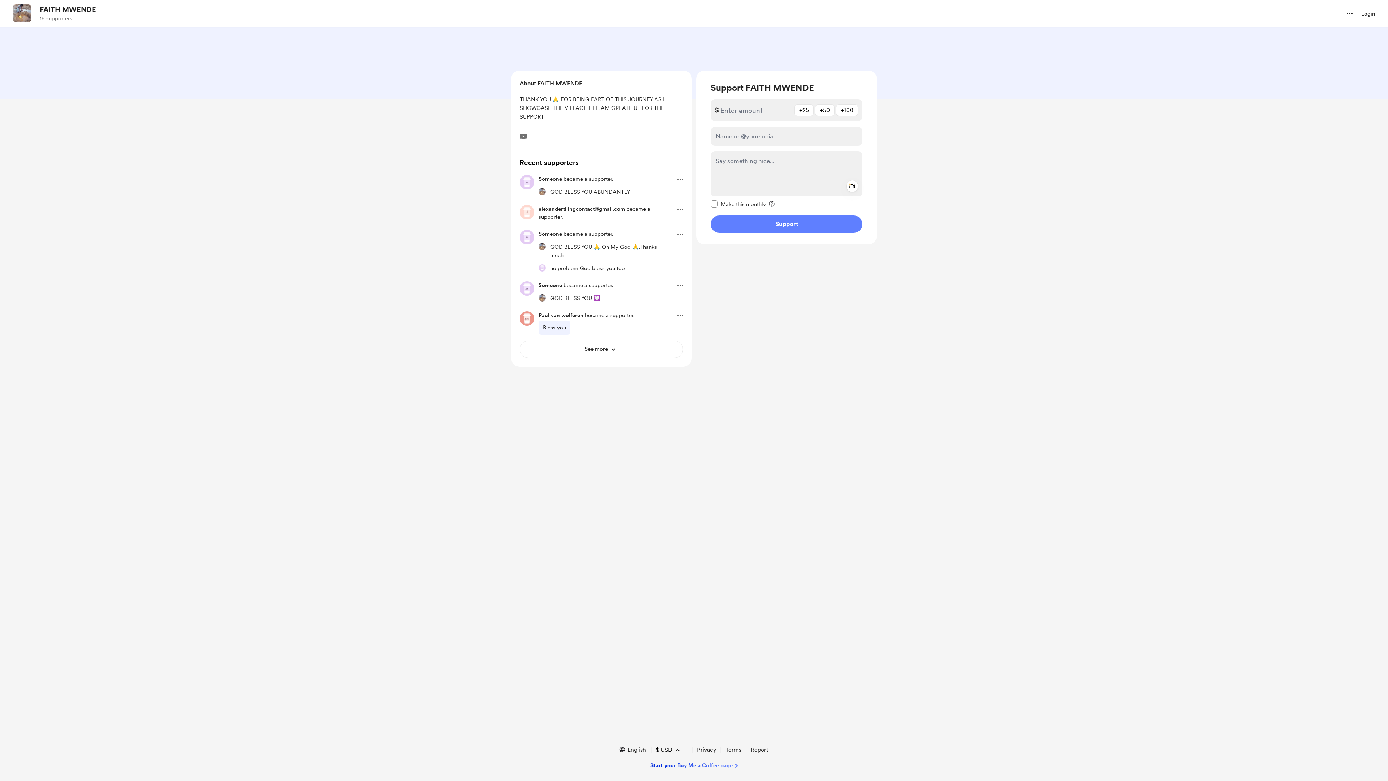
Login (1368, 13)
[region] (786, 157)
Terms (733, 749)
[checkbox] (738, 204)
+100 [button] (847, 110)
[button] (1349, 13)
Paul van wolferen (561, 315)
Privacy (706, 749)
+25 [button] (804, 110)
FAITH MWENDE (68, 9)
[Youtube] (523, 136)
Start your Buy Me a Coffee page (691, 765)
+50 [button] (825, 110)
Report (759, 749)
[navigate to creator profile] (22, 13)
